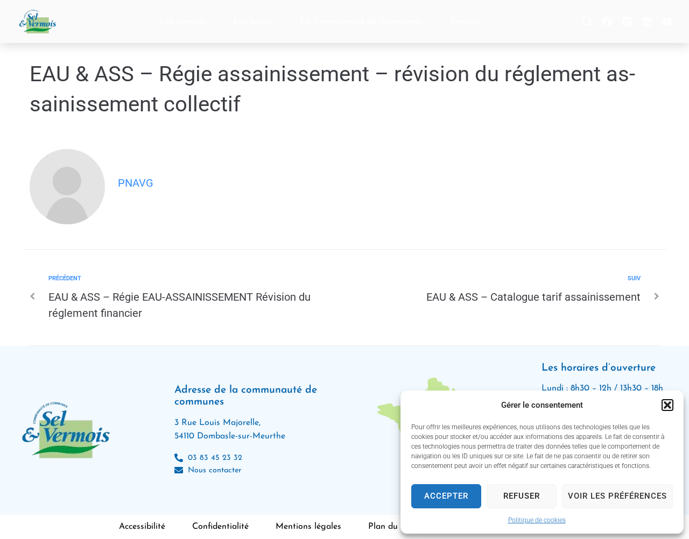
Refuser (521, 496)
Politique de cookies (537, 520)
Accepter (446, 496)
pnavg (135, 182)
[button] (667, 405)
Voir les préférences (617, 496)
